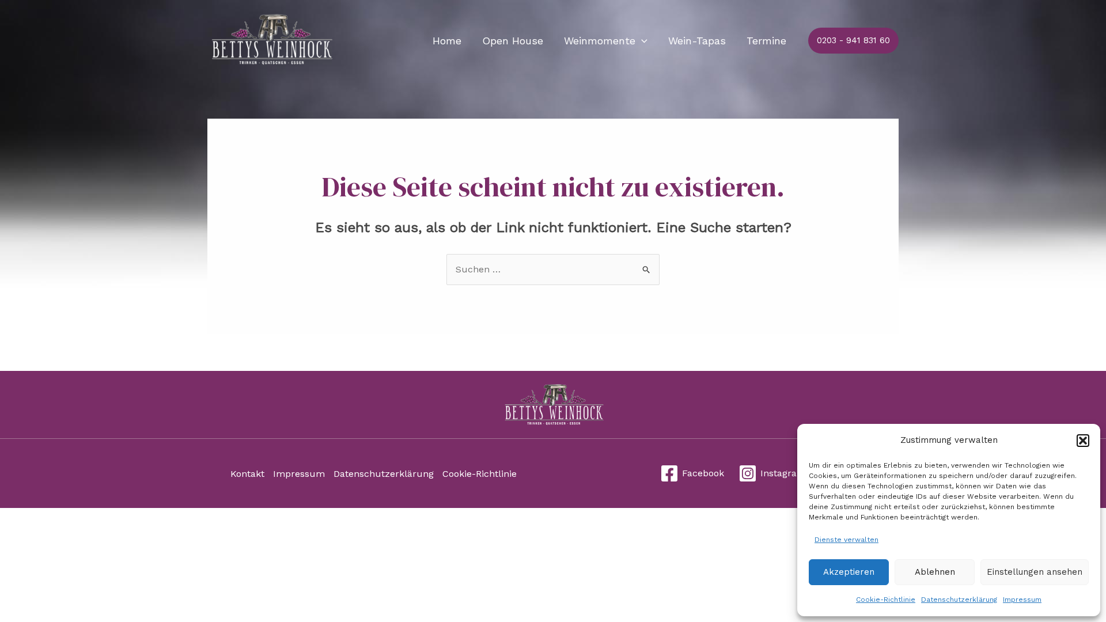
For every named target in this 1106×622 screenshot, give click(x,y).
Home (447, 41)
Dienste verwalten (846, 540)
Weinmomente (599, 41)
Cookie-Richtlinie (885, 600)
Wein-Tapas (697, 41)
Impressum (1022, 600)
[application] (641, 41)
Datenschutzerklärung (959, 600)
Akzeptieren (848, 572)
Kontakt (247, 473)
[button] (1083, 440)
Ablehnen (935, 572)
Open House (512, 41)
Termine (766, 41)
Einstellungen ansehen (1034, 572)
